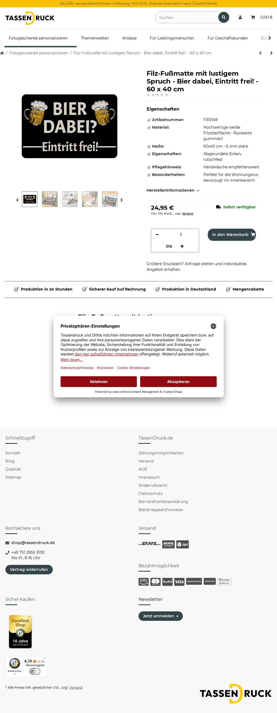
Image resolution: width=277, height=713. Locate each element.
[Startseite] (2, 53)
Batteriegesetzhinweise (160, 509)
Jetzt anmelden (158, 616)
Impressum (149, 477)
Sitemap (13, 477)
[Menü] (44, 659)
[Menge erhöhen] (182, 246)
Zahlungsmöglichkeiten (161, 453)
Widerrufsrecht (152, 485)
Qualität (13, 469)
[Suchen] (223, 17)
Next (121, 200)
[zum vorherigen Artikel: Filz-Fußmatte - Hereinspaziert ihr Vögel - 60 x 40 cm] (260, 53)
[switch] (34, 671)
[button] (240, 17)
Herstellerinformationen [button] (170, 190)
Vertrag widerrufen (29, 569)
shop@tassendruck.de (33, 542)
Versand (187, 213)
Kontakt (13, 453)
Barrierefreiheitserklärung (163, 501)
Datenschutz (150, 493)
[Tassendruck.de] (29, 18)
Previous (17, 200)
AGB (142, 469)
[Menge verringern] (157, 235)
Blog (10, 461)
